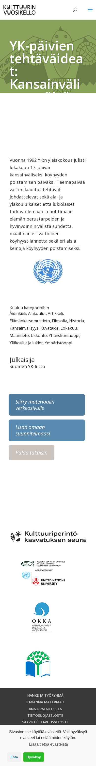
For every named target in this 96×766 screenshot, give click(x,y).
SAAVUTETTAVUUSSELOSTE (45, 722)
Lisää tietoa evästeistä (48, 744)
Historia (76, 320)
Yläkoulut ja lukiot (26, 343)
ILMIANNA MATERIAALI (45, 702)
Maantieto (19, 335)
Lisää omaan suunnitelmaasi (33, 430)
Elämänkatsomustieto (30, 320)
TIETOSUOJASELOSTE (45, 715)
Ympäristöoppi (58, 343)
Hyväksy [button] (34, 757)
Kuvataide (49, 328)
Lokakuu (69, 328)
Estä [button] (14, 757)
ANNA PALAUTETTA (45, 708)
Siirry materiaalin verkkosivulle (35, 404)
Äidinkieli (18, 313)
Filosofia (59, 320)
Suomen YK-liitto (27, 366)
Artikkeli (55, 313)
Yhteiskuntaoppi (64, 335)
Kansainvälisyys (24, 328)
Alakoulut (37, 313)
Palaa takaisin (32, 452)
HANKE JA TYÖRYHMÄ (45, 695)
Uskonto (39, 335)
